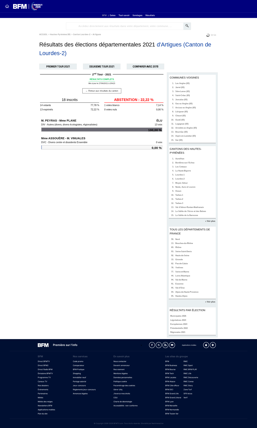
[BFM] (7, 6)
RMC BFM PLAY (190, 369)
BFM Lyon (169, 401)
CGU (115, 397)
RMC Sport (188, 365)
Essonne (179, 284)
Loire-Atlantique (182, 276)
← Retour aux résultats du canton (102, 91)
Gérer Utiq (117, 389)
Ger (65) (178, 140)
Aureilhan (179, 159)
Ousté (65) (180, 120)
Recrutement (118, 369)
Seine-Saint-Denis (183, 251)
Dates (113, 15)
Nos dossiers (43, 385)
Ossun (178, 191)
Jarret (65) (179, 87)
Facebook (152, 345)
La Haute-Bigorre (183, 171)
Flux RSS (165, 345)
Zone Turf (188, 389)
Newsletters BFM (45, 405)
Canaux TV (42, 381)
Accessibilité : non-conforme (125, 405)
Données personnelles (122, 377)
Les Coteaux (181, 167)
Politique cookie (120, 381)
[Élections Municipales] (26, 6)
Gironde (179, 259)
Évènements (43, 389)
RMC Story (188, 385)
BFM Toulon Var (171, 414)
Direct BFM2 (43, 365)
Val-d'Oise (180, 288)
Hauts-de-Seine (182, 255)
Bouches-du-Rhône (184, 243)
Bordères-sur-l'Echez (185, 163)
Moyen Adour (181, 183)
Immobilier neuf (79, 377)
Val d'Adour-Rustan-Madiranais (189, 207)
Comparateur (78, 365)
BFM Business (171, 365)
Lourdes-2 (180, 179)
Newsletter (172, 345)
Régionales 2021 (177, 332)
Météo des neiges (45, 401)
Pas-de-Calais (181, 263)
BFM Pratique (78, 369)
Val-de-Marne (181, 280)
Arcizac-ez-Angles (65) (185, 107)
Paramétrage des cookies (124, 385)
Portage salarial (79, 381)
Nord (177, 239)
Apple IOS (206, 345)
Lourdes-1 (180, 175)
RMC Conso (188, 381)
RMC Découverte (191, 377)
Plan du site (42, 414)
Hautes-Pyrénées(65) (60, 34)
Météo (40, 397)
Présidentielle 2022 (179, 328)
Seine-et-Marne (182, 272)
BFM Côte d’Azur (172, 385)
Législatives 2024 (178, 320)
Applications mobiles (46, 409)
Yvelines (179, 267)
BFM (104, 15)
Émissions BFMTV (45, 373)
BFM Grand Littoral (173, 397)
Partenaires (43, 393)
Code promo (78, 361)
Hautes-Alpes (181, 296)
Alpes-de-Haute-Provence (186, 292)
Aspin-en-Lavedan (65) (185, 136)
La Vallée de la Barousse (186, 215)
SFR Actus (188, 393)
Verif (185, 397)
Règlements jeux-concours (84, 389)
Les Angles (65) (182, 83)
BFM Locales (170, 377)
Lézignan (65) (181, 111)
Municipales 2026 (178, 316)
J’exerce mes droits (121, 393)
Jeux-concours (79, 385)
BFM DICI (169, 389)
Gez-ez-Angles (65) (183, 103)
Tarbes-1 (179, 195)
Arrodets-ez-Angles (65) (186, 128)
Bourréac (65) (181, 132)
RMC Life (187, 373)
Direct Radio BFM (45, 369)
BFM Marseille (171, 405)
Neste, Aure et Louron (185, 187)
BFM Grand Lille (172, 393)
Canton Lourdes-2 (81, 34)
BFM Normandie (172, 409)
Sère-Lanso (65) (182, 91)
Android (213, 345)
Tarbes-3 (179, 203)
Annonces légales (80, 393)
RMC (186, 361)
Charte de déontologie (122, 401)
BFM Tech (169, 373)
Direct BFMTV (44, 361)
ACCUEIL (43, 34)
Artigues (97, 34)
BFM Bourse (170, 369)
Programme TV (44, 377)
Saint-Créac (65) (182, 95)
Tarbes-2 (179, 199)
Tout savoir (124, 15)
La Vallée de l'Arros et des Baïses (190, 211)
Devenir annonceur (121, 365)
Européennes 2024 (178, 324)
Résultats (150, 15)
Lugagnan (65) (181, 124)
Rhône (178, 247)
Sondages (137, 15)
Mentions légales (120, 373)
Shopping (77, 373)
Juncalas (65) (181, 99)
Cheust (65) (180, 116)
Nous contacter (119, 361)
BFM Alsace (170, 381)
